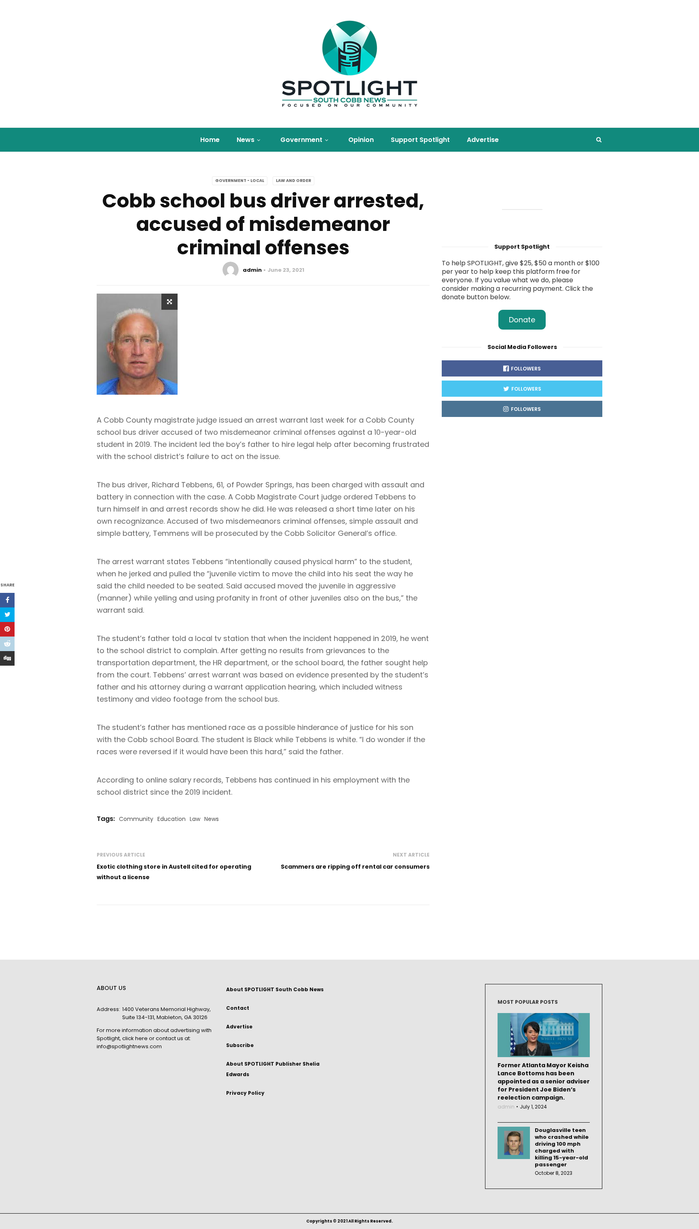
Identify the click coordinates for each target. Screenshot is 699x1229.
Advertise (483, 139)
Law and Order (293, 181)
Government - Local (239, 181)
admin (252, 270)
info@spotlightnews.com (129, 1046)
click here (135, 1038)
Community (136, 819)
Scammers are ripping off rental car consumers (355, 867)
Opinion (361, 139)
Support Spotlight (420, 139)
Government (301, 139)
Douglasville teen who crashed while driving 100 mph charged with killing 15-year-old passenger (562, 1147)
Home (210, 139)
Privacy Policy (245, 1092)
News (245, 139)
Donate (522, 320)
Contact (237, 1008)
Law (195, 819)
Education (171, 819)
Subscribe (240, 1045)
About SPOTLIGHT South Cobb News (275, 989)
